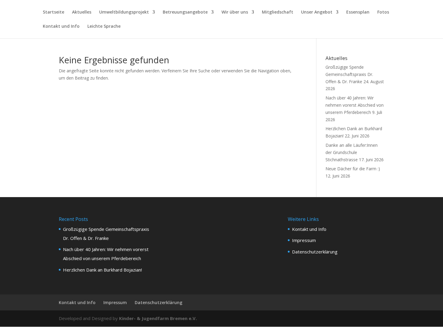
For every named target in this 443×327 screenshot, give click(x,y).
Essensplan (357, 12)
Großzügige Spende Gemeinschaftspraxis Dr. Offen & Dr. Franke (349, 74)
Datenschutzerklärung (315, 252)
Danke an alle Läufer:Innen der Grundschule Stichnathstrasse (351, 152)
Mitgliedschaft (277, 12)
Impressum (304, 240)
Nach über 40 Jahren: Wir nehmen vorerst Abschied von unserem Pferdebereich (354, 105)
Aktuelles (81, 12)
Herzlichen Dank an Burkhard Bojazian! (102, 270)
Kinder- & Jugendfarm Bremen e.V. (158, 318)
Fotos (383, 12)
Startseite (53, 12)
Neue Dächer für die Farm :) (352, 168)
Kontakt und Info (61, 26)
